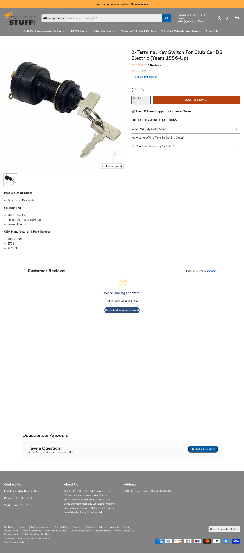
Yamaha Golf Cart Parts (137, 31)
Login (225, 18)
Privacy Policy (11, 530)
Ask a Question (205, 449)
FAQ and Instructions (41, 527)
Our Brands (9, 527)
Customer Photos (102, 530)
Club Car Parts (104, 31)
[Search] (166, 18)
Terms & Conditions (31, 530)
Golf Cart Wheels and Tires (180, 31)
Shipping (127, 527)
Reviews (23, 527)
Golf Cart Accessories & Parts (44, 31)
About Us (211, 31)
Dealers (91, 527)
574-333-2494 (195, 15)
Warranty (114, 527)
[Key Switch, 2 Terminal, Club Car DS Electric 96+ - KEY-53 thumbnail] (10, 180)
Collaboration (11, 534)
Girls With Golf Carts (80, 530)
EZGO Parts (79, 31)
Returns (102, 527)
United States (222, 529)
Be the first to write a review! (122, 310)
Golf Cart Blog (62, 527)
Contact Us (78, 527)
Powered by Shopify (14, 542)
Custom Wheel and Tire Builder (36, 534)
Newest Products (123, 530)
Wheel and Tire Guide (55, 530)
